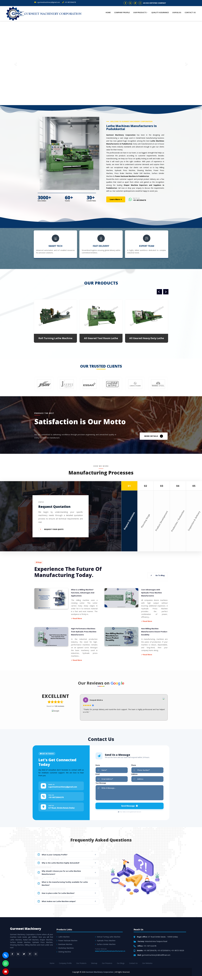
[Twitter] (24, 954)
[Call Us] (5, 955)
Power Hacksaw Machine (67, 940)
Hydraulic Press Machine (106, 940)
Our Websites (147, 963)
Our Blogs (120, 963)
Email (98, 774)
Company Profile (122, 12)
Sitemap (94, 963)
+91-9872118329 (177, 950)
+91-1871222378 (149, 946)
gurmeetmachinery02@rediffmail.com (156, 955)
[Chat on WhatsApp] (5, 963)
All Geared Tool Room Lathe (55, 338)
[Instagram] (35, 954)
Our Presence (107, 963)
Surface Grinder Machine (106, 944)
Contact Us (190, 12)
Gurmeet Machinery (25, 929)
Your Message (101, 783)
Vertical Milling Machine (147, 338)
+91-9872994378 (70, 2)
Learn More (115, 199)
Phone (133, 765)
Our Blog (176, 12)
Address (134, 774)
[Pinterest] (30, 954)
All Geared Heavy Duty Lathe (101, 338)
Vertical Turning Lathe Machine (108, 937)
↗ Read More (76, 618)
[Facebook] (12, 954)
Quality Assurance (160, 12)
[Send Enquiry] (5, 971)
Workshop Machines (66, 948)
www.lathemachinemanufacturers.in (110, 951)
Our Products (139, 12)
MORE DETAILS (151, 436)
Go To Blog (157, 575)
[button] (15, 63)
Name (98, 765)
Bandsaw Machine (65, 944)
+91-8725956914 (163, 950)
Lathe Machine (64, 937)
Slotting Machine (64, 952)
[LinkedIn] (18, 954)
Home (108, 12)
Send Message (128, 806)
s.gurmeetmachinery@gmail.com (48, 2)
